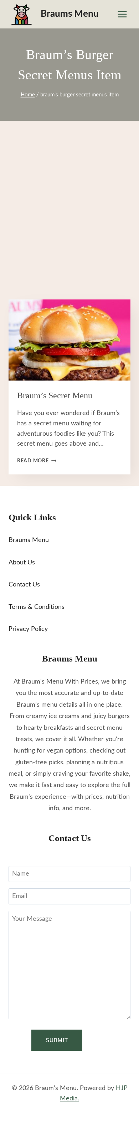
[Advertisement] (69, 218)
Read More (36, 460)
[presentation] (69, 340)
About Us (22, 562)
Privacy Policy (28, 629)
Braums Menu (29, 540)
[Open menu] (122, 14)
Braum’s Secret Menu (54, 395)
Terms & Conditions (37, 607)
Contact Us (24, 584)
